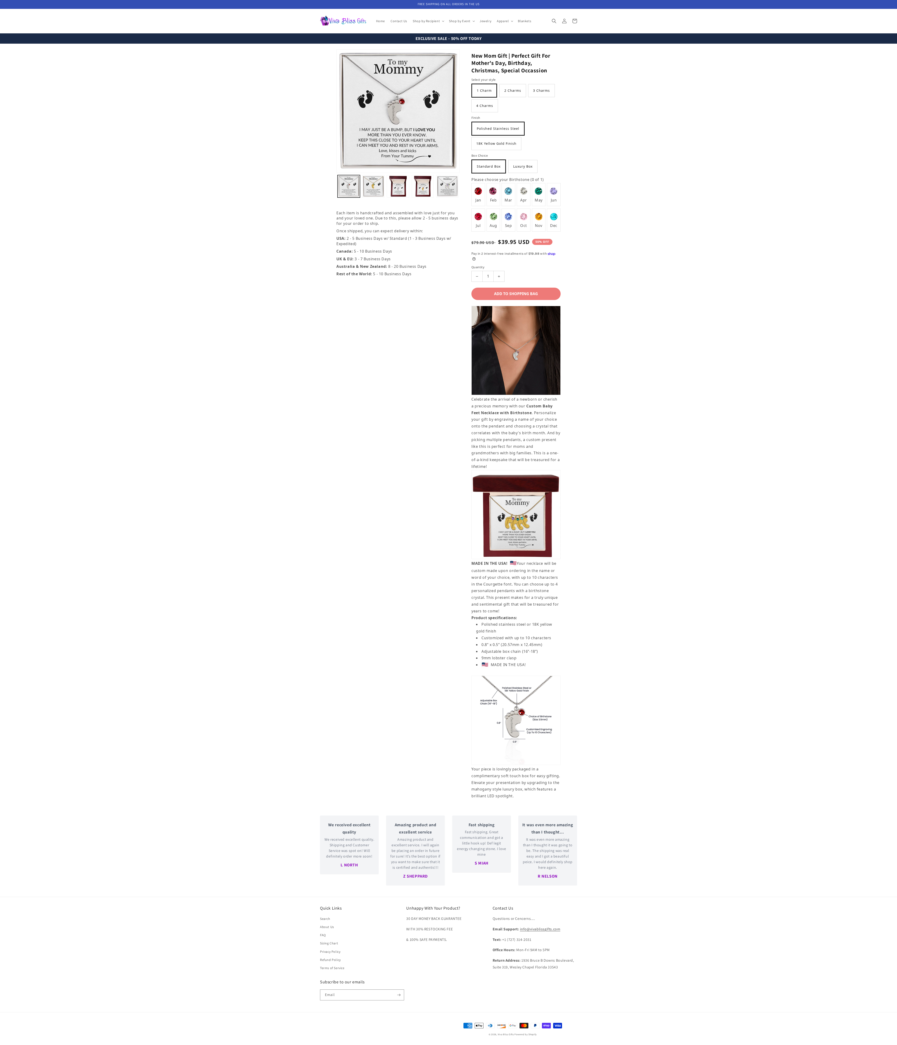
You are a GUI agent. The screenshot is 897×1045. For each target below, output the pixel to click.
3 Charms (541, 90)
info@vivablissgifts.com (540, 929)
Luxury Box (523, 166)
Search (325, 919)
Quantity (477, 267)
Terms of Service (332, 968)
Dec (553, 225)
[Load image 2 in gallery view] (373, 186)
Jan (478, 200)
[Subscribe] (399, 994)
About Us (327, 927)
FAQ (323, 935)
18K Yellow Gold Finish (496, 143)
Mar (508, 200)
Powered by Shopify (525, 1034)
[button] (428, 21)
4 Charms (484, 105)
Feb (493, 200)
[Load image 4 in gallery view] (423, 186)
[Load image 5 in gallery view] (447, 186)
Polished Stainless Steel (498, 128)
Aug (493, 225)
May (539, 200)
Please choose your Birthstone (507, 179)
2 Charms (512, 90)
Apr (523, 200)
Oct (523, 225)
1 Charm (484, 90)
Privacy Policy (330, 952)
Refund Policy (330, 960)
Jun (554, 200)
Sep (508, 225)
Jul (478, 225)
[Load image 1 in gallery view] (349, 186)
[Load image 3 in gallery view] (398, 186)
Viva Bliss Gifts (506, 1034)
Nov (538, 225)
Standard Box (489, 166)
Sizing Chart (329, 943)
